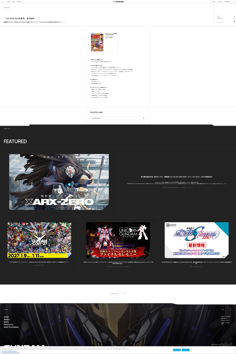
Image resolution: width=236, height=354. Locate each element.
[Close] (234, 350)
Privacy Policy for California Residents (9, 351)
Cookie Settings (177, 349)
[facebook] (234, 21)
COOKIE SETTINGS (226, 323)
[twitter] (234, 19)
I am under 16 (185, 349)
